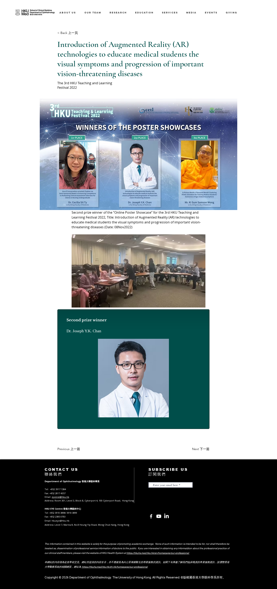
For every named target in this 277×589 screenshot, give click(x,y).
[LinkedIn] (166, 516)
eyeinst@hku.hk (60, 496)
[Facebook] (151, 516)
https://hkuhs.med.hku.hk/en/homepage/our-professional (158, 553)
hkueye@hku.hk (60, 520)
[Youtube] (159, 516)
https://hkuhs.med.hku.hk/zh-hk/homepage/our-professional (115, 566)
